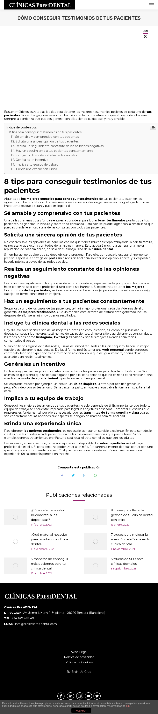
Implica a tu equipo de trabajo (37, 164)
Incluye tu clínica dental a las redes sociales (46, 155)
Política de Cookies (79, 662)
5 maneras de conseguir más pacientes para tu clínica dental (49, 563)
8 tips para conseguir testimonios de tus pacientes (45, 132)
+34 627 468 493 (24, 618)
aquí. (129, 706)
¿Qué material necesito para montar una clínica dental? (49, 539)
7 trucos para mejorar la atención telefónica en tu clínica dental (130, 539)
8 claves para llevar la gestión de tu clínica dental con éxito (132, 515)
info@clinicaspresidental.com (36, 624)
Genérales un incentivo (32, 160)
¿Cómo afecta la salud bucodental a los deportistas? (48, 515)
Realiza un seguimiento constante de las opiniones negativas (59, 146)
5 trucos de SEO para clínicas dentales (127, 561)
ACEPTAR (81, 710)
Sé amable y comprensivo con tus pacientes (47, 137)
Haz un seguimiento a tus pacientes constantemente (54, 151)
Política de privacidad (79, 657)
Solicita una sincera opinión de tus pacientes (47, 141)
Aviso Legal (79, 652)
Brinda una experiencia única (36, 169)
